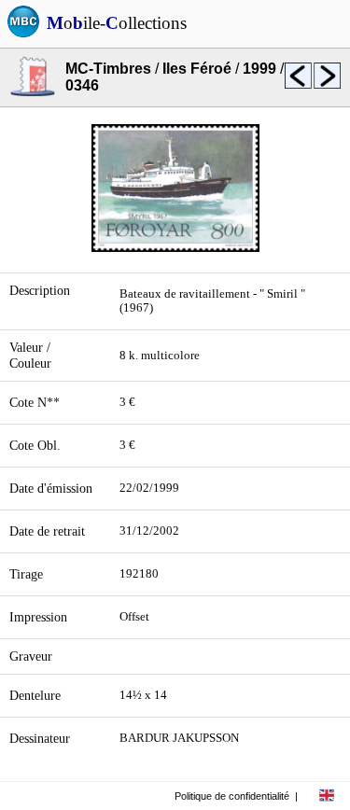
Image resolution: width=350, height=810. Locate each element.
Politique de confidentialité (232, 796)
